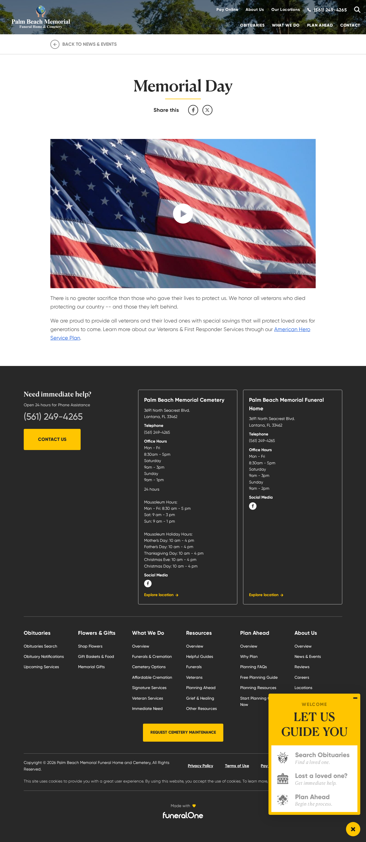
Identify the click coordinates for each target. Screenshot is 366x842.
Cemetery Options (149, 666)
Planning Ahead (201, 687)
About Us (255, 9)
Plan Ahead (320, 25)
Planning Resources (258, 687)
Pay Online (227, 9)
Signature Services (149, 687)
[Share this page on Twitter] (207, 110)
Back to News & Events (89, 44)
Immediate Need (147, 708)
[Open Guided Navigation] (353, 829)
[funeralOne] (183, 815)
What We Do (286, 25)
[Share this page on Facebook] (193, 110)
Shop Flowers (90, 646)
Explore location (159, 594)
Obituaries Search (40, 646)
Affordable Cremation (152, 677)
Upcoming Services (41, 666)
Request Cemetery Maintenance (183, 732)
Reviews (302, 666)
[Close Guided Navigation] (355, 698)
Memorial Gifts (91, 666)
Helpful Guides (199, 656)
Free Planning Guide (259, 677)
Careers (302, 677)
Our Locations (285, 9)
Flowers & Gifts (97, 633)
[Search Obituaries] (355, 10)
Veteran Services (147, 698)
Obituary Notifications (44, 656)
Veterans (194, 677)
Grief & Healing (200, 698)
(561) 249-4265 (53, 416)
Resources (199, 633)
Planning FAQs (253, 666)
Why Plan (249, 656)
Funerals (194, 666)
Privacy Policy (200, 765)
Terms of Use (237, 765)
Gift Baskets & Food (96, 656)
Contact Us (52, 439)
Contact (350, 25)
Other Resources (201, 708)
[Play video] (183, 213)
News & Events (308, 656)
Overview (140, 646)
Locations (303, 687)
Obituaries (252, 25)
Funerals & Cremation (152, 656)
